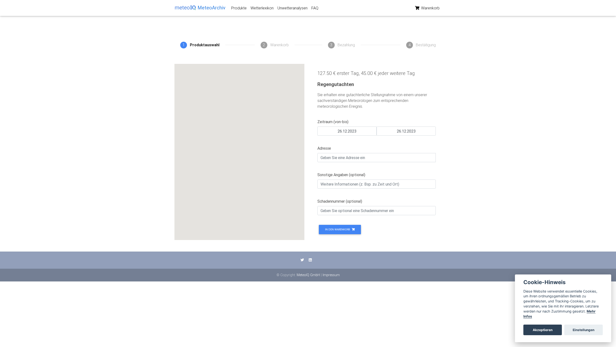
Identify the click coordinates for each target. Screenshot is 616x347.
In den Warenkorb (338, 229)
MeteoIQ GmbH (308, 275)
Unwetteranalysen (292, 8)
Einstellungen (583, 330)
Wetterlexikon (262, 8)
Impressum (331, 275)
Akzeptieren (542, 330)
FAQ (314, 8)
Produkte (239, 8)
